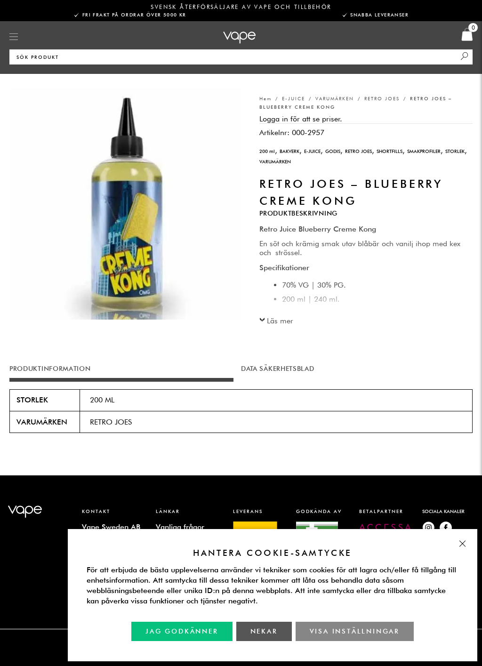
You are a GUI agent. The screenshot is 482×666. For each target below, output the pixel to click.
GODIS (332, 151)
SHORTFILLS (389, 151)
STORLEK (455, 151)
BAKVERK (289, 151)
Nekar (263, 631)
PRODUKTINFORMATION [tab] (50, 368)
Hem (265, 98)
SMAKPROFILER (424, 151)
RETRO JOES (382, 98)
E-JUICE (293, 98)
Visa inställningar (354, 631)
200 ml (267, 151)
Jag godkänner (181, 631)
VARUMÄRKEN (334, 98)
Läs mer (280, 320)
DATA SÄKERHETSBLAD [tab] (277, 368)
